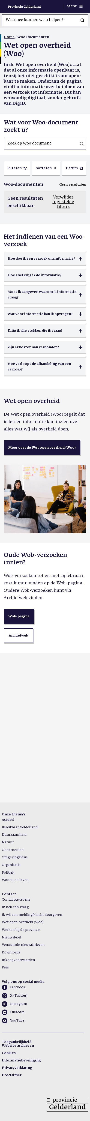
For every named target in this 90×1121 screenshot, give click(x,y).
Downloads (11, 952)
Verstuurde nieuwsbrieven (23, 945)
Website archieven (18, 1045)
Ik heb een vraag (15, 907)
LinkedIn (17, 1012)
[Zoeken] (82, 20)
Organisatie (11, 865)
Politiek (8, 872)
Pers (5, 967)
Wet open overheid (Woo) (23, 922)
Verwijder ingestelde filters (63, 202)
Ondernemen (13, 850)
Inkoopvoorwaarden (18, 960)
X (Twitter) (18, 995)
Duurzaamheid (14, 834)
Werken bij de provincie (21, 930)
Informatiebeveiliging (21, 1060)
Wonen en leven (15, 880)
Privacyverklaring (17, 1068)
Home (9, 37)
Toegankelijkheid (16, 1042)
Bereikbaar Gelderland (20, 827)
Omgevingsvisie (15, 857)
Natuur (8, 842)
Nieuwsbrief (11, 937)
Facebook (17, 987)
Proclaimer (11, 1075)
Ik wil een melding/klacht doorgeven (32, 915)
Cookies (9, 1053)
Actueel (8, 819)
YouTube (17, 1020)
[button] (45, 258)
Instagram (18, 1004)
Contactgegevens (16, 899)
